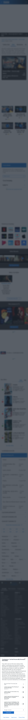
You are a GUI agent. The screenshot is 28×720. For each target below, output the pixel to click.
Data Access (14, 717)
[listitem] (14, 684)
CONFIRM (8, 712)
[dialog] (14, 688)
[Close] (25, 659)
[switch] (23, 687)
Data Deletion (6, 717)
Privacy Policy (22, 717)
